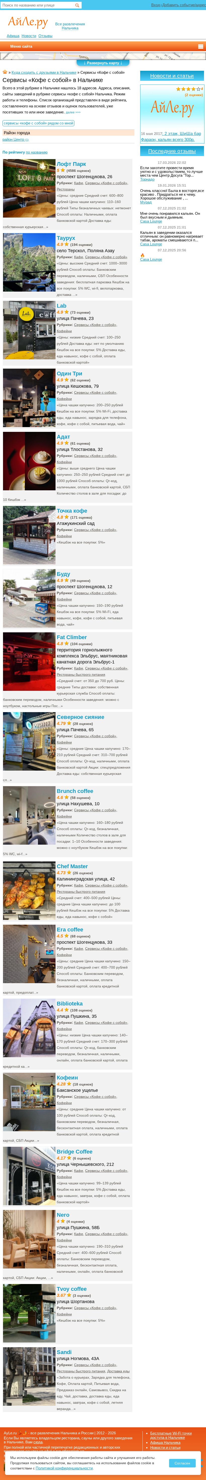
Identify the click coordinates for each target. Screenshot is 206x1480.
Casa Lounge (151, 221)
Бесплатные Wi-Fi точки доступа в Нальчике (171, 1435)
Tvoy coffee (72, 1289)
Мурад (146, 202)
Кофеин (67, 1077)
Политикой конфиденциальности (64, 1468)
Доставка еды (118, 1371)
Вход (155, 5)
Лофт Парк (71, 164)
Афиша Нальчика (165, 1442)
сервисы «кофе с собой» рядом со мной (38, 123)
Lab (61, 306)
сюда (37, 1442)
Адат (63, 437)
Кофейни (64, 331)
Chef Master (72, 866)
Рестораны (66, 189)
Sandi (64, 1352)
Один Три (69, 373)
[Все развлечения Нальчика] (28, 22)
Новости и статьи (172, 76)
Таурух (66, 238)
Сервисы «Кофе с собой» (106, 183)
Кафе (78, 183)
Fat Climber (72, 637)
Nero (63, 1215)
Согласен (182, 1463)
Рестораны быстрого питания (81, 674)
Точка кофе (72, 511)
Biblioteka (70, 1003)
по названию (36, 152)
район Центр (16, 139)
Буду (63, 574)
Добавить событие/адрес (184, 5)
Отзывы (45, 36)
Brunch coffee (75, 791)
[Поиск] (77, 5)
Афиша (13, 36)
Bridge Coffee (74, 1152)
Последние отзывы (172, 151)
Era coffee (70, 929)
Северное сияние (80, 717)
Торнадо (147, 179)
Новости (29, 36)
